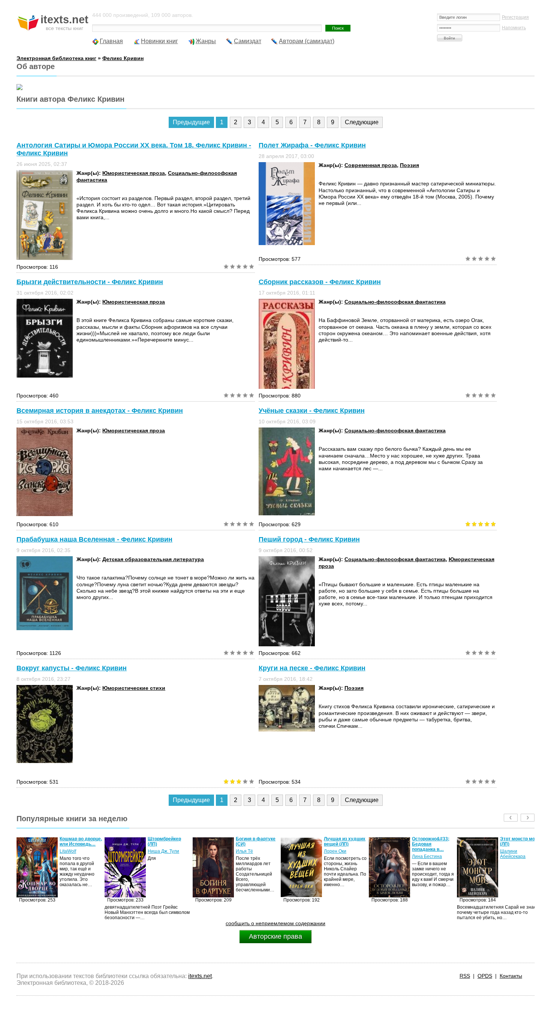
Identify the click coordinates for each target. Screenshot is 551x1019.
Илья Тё (156, 851)
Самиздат (247, 41)
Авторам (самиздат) (306, 41)
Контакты (511, 976)
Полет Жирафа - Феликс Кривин (312, 145)
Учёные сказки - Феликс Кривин (312, 410)
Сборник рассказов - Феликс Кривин (320, 282)
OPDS (485, 976)
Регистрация (515, 17)
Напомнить (514, 27)
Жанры (206, 41)
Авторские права (275, 936)
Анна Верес (512, 856)
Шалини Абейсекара (424, 854)
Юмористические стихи (133, 688)
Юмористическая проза (133, 173)
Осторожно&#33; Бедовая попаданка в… (342, 844)
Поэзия (409, 165)
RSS (465, 976)
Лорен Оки (247, 851)
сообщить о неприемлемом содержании (275, 923)
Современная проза (370, 165)
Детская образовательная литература (153, 559)
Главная (111, 41)
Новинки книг (159, 41)
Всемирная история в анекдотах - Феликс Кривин (99, 410)
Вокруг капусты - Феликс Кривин (71, 668)
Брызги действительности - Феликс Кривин (89, 282)
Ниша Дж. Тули (75, 851)
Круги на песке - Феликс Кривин (312, 668)
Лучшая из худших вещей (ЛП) (256, 841)
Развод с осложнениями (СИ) (516, 844)
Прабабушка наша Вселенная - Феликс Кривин (94, 539)
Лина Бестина (339, 856)
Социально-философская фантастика (395, 302)
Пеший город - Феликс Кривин (309, 539)
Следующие (362, 122)
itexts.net (200, 976)
